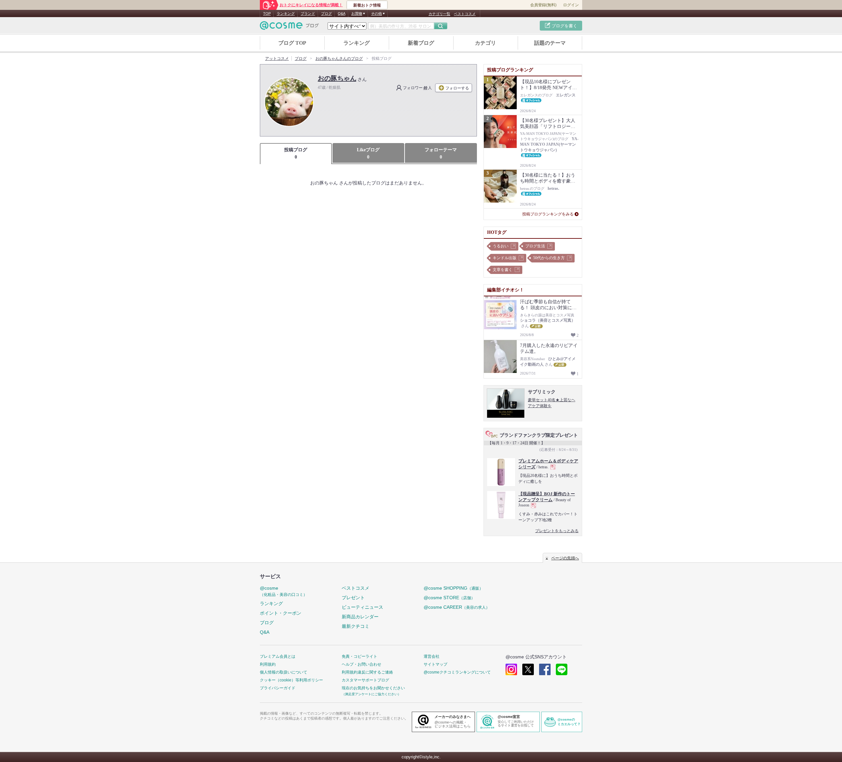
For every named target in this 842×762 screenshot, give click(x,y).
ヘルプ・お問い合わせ (361, 664)
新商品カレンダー (360, 616)
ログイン (571, 5)
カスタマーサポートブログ (365, 680)
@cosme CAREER (457, 607)
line (561, 669)
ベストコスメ (465, 14)
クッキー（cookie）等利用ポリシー (291, 680)
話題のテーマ (550, 43)
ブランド (308, 13)
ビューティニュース (362, 607)
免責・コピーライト (359, 656)
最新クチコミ (355, 626)
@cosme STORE (449, 597)
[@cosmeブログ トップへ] (289, 25)
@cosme (283, 591)
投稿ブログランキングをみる (548, 214)
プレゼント (353, 597)
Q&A (341, 13)
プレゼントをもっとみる (557, 530)
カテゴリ (485, 43)
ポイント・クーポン (280, 613)
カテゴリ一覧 (439, 14)
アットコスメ (277, 58)
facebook (545, 669)
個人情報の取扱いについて (283, 672)
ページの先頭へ (565, 558)
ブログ (326, 13)
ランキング (286, 13)
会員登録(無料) (543, 5)
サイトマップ (435, 664)
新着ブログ (421, 43)
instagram (511, 669)
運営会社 (431, 656)
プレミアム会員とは (277, 656)
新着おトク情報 (367, 5)
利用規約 (268, 664)
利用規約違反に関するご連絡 (367, 672)
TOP (267, 13)
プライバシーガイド (277, 688)
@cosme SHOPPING (453, 588)
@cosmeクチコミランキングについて (457, 672)
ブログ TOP (292, 43)
